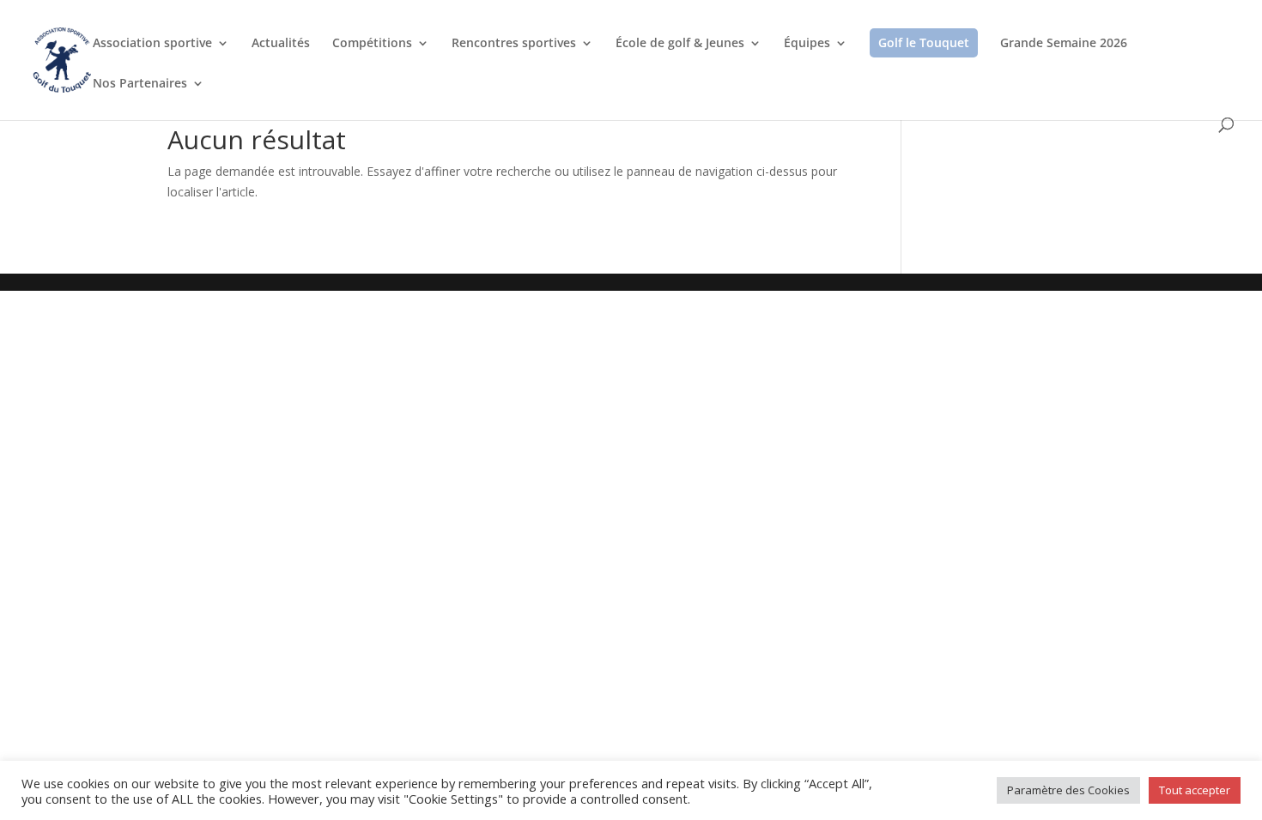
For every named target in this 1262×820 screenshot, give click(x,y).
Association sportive (152, 44)
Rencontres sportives (514, 44)
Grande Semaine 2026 (1063, 44)
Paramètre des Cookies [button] (1068, 790)
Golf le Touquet (923, 42)
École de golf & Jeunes (680, 44)
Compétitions (372, 44)
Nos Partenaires (140, 84)
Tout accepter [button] (1194, 790)
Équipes (807, 44)
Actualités (281, 44)
